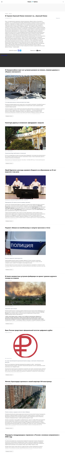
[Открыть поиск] (63, 2)
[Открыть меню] (2, 2)
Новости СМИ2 (4, 55)
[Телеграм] (20, 50)
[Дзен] (39, 50)
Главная (6, 13)
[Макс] (18, 50)
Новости (10, 13)
